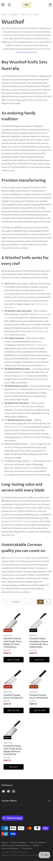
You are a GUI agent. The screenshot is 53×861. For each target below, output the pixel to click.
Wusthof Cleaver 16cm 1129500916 (38, 696)
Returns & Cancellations (10, 848)
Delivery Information (18, 842)
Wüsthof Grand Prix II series (15, 426)
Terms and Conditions (37, 842)
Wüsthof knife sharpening (21, 521)
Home (4, 14)
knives (28, 467)
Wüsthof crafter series (37, 345)
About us (4, 842)
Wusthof (13, 14)
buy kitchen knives (18, 557)
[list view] (47, 602)
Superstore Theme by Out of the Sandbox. (17, 855)
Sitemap (36, 845)
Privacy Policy (27, 848)
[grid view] (40, 602)
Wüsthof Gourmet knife (14, 406)
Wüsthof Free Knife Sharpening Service (15, 845)
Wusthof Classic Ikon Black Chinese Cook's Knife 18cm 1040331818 (38, 643)
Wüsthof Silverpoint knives (15, 443)
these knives (23, 375)
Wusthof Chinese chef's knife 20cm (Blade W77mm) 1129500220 (13, 643)
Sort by (16, 602)
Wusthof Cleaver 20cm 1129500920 (13, 696)
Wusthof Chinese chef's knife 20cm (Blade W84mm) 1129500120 (13, 750)
